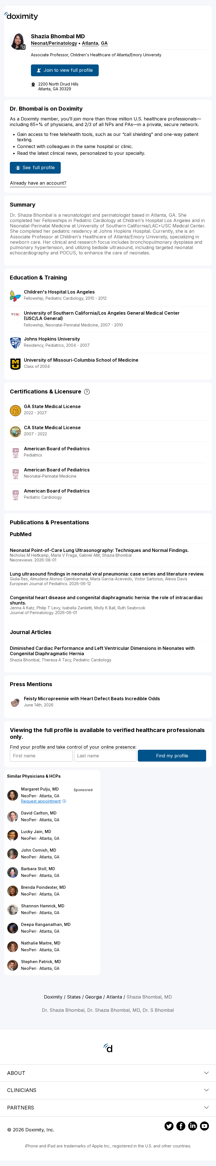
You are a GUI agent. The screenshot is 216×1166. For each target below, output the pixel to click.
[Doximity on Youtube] (204, 1127)
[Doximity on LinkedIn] (192, 1127)
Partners (20, 1108)
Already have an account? (38, 183)
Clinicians (21, 1090)
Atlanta (90, 43)
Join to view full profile (68, 70)
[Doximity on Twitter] (169, 1127)
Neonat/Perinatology (54, 43)
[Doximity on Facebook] (180, 1127)
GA (104, 43)
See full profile (40, 169)
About (16, 1073)
